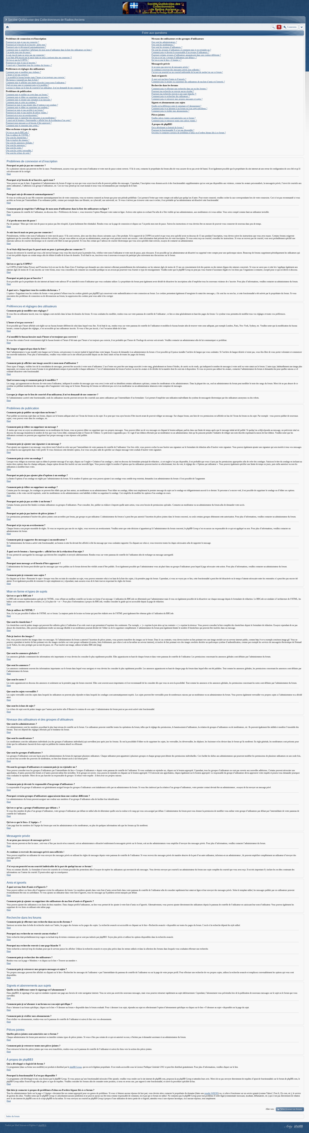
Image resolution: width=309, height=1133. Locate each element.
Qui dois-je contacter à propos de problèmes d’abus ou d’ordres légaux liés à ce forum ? (188, 132)
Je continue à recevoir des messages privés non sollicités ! (175, 69)
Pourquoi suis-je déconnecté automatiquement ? (26, 47)
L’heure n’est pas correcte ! (17, 74)
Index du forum (12, 1116)
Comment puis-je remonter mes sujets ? (22, 125)
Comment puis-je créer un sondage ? (21, 102)
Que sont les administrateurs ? (164, 42)
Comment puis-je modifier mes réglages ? (23, 72)
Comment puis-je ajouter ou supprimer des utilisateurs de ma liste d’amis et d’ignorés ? (188, 81)
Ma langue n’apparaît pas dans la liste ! (22, 80)
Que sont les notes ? (14, 148)
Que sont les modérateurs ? (162, 44)
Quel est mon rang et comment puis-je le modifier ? (27, 85)
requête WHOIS (211, 1093)
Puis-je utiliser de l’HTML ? (18, 135)
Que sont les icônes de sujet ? (18, 153)
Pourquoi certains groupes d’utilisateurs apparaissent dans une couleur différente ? (186, 55)
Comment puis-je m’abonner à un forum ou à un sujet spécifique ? (179, 108)
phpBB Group (76, 1067)
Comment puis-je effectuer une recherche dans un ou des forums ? (179, 88)
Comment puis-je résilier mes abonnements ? (170, 111)
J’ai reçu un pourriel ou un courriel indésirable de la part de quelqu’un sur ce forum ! (187, 72)
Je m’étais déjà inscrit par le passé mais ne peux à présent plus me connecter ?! (39, 57)
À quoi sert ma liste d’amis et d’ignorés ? (168, 79)
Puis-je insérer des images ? (17, 140)
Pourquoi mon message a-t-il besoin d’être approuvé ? (29, 123)
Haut (9, 174)
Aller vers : (270, 1109)
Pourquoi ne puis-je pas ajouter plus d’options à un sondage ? (32, 105)
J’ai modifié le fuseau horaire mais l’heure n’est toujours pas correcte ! (35, 77)
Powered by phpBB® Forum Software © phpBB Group (298, 1126)
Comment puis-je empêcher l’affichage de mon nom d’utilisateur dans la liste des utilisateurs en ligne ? (49, 50)
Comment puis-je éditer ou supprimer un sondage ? (27, 107)
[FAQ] (279, 27)
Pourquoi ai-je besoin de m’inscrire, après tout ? (26, 44)
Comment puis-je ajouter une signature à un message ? (29, 100)
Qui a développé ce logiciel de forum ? (167, 127)
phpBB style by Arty (288, 1126)
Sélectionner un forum (291, 1109)
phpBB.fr (42, 1125)
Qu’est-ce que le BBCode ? (17, 132)
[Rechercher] (273, 27)
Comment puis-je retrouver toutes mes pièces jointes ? (174, 120)
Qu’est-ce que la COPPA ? (17, 60)
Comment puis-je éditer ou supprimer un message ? (27, 97)
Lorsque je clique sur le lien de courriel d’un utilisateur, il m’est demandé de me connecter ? (44, 88)
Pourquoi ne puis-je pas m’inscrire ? (21, 63)
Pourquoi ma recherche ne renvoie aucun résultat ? (172, 91)
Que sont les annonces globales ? (20, 143)
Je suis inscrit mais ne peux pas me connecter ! (25, 55)
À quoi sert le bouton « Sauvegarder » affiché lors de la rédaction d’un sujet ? (38, 120)
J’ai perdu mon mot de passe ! (18, 52)
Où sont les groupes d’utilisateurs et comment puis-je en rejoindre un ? (181, 50)
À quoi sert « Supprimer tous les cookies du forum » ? (29, 65)
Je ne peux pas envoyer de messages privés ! (170, 67)
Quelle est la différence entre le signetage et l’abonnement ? (176, 106)
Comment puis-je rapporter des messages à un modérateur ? (31, 118)
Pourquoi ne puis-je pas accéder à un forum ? (25, 110)
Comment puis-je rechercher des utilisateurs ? (170, 96)
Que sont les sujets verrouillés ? (19, 150)
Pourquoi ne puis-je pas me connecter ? (22, 42)
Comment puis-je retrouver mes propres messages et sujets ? (176, 99)
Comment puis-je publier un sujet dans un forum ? (27, 94)
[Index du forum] (7, 27)
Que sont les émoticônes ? (17, 137)
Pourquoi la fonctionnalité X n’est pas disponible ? (172, 130)
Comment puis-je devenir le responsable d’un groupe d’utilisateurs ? (180, 52)
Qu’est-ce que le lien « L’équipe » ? (166, 60)
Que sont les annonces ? (16, 145)
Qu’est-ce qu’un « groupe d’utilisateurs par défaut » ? (174, 57)
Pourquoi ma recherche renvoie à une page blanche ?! (173, 94)
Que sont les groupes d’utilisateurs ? (166, 47)
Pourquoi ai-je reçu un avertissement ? (22, 115)
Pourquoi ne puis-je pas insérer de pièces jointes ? (27, 112)
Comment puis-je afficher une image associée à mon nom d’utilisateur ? (36, 82)
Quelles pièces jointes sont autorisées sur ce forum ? (173, 118)
